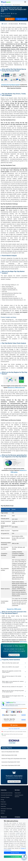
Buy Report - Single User (10, 715)
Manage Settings (15, 852)
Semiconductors (8, 4)
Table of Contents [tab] (14, 23)
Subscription (18, 792)
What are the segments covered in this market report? (11, 671)
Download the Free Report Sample (10, 84)
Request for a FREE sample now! (16, 387)
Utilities (2, 813)
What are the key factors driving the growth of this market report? (13, 691)
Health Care (3, 804)
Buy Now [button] (11, 19)
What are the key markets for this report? (12, 686)
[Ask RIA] (24, 857)
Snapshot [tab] (5, 23)
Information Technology (6, 808)
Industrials (3, 806)
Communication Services (6, 792)
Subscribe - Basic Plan (9, 719)
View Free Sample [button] (21, 19)
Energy (2, 799)
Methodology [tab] (23, 23)
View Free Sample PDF (14, 728)
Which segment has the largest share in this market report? (13, 696)
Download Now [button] (15, 655)
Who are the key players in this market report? (11, 676)
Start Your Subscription (14, 781)
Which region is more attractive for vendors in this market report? (13, 682)
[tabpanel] (14, 334)
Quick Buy (15, 725)
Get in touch (23, 641)
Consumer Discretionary (6, 795)
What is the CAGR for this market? (10, 667)
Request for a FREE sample (14, 609)
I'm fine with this (15, 856)
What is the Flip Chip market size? (10, 663)
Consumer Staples (5, 797)
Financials (3, 801)
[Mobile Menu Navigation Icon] (25, 2)
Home (2, 4)
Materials (3, 810)
